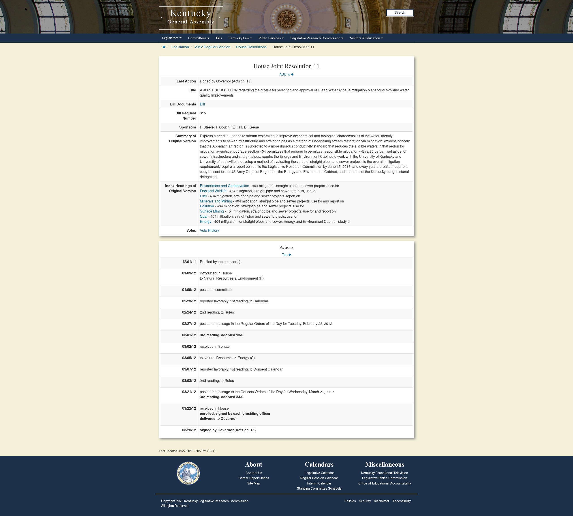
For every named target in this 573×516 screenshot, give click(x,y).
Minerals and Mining (216, 201)
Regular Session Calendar (319, 478)
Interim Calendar (319, 483)
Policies (350, 501)
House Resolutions (251, 46)
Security (365, 501)
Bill (202, 104)
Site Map (253, 483)
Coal (203, 216)
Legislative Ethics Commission (384, 478)
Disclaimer (381, 501)
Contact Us (254, 473)
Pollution (207, 206)
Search (400, 13)
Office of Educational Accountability (384, 483)
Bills (219, 38)
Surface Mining (212, 211)
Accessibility (401, 501)
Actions (285, 74)
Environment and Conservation (224, 185)
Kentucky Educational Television (384, 473)
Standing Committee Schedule (319, 489)
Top (285, 254)
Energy (205, 221)
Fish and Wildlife (213, 190)
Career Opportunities (254, 478)
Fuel (203, 195)
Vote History (209, 230)
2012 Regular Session (212, 46)
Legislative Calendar (319, 473)
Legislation (180, 46)
